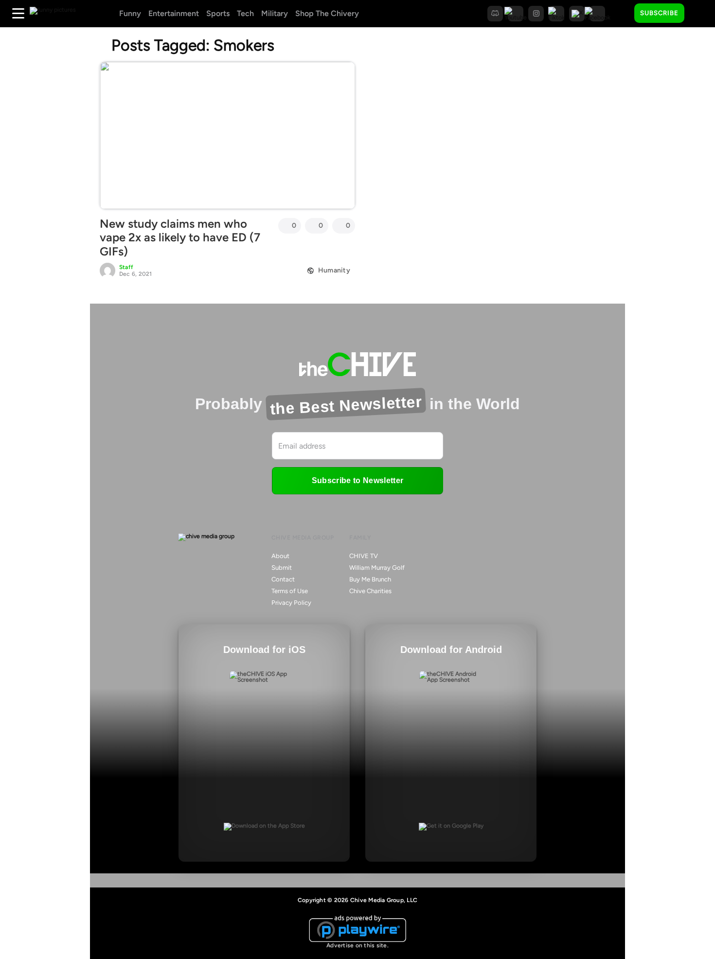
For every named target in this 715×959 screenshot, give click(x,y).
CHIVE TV (363, 556)
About (280, 556)
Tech (245, 13)
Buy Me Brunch (370, 579)
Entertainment (173, 13)
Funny (130, 13)
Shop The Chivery (327, 13)
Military (274, 13)
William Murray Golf (377, 567)
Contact (283, 579)
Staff (126, 267)
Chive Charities (370, 591)
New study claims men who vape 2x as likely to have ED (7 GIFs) (180, 238)
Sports (218, 13)
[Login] (700, 13)
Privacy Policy (291, 602)
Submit (281, 567)
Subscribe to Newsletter (357, 480)
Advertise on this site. (357, 945)
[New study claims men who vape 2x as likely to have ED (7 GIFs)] (227, 135)
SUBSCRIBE (659, 13)
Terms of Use (289, 591)
